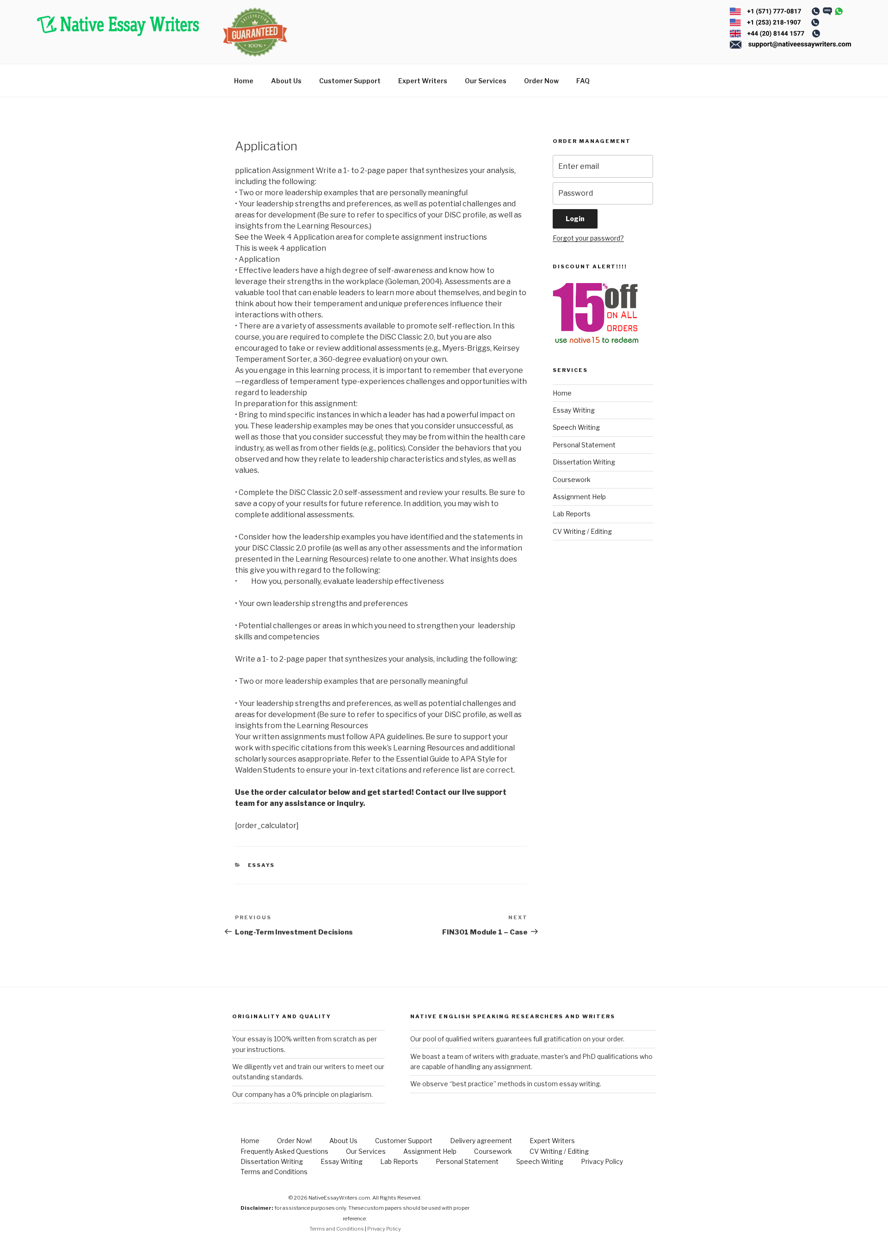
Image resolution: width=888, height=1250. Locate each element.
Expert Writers (422, 81)
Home (243, 81)
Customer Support (350, 81)
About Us (286, 81)
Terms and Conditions (274, 1172)
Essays (261, 865)
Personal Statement (584, 445)
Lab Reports (572, 514)
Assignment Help (579, 497)
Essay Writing (574, 410)
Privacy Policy (602, 1161)
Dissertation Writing (584, 462)
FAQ (583, 81)
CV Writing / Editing (582, 531)
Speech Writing (576, 427)
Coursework (572, 479)
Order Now (541, 81)
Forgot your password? (588, 238)
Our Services (485, 81)
